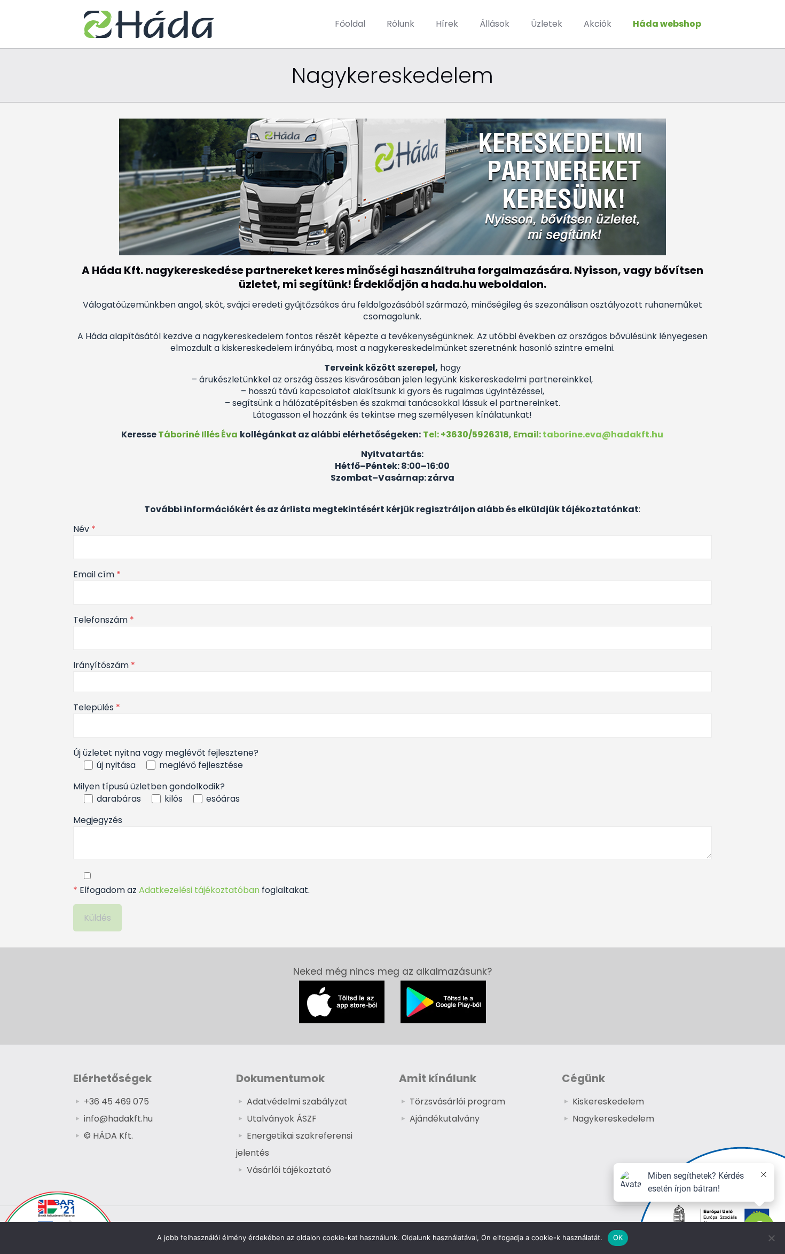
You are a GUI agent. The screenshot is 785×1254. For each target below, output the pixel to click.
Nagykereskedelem (613, 1118)
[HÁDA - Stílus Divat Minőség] (149, 24)
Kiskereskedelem (608, 1101)
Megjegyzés (97, 820)
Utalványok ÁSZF (282, 1118)
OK (618, 1237)
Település (96, 708)
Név (84, 529)
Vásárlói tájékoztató (289, 1170)
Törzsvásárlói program (457, 1101)
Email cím (97, 575)
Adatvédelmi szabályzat (297, 1101)
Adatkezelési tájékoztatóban (199, 890)
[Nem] (771, 1238)
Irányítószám (104, 665)
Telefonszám (103, 620)
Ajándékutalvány (445, 1118)
